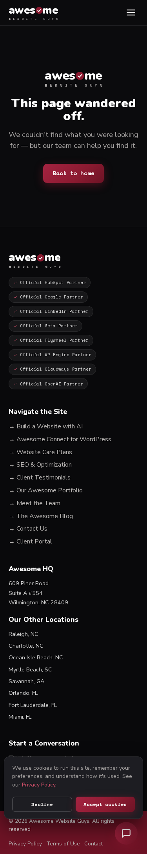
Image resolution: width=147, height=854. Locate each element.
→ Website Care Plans (40, 452)
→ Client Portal (30, 541)
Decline (42, 804)
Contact (93, 843)
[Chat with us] (126, 833)
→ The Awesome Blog (41, 516)
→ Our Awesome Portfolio (46, 490)
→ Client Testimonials (40, 477)
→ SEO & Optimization (40, 464)
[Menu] (130, 12)
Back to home (73, 173)
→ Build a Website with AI (46, 426)
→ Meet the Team (34, 503)
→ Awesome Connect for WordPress (60, 439)
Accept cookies (105, 804)
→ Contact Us (28, 528)
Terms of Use (63, 843)
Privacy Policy (25, 843)
